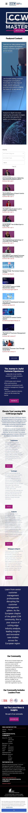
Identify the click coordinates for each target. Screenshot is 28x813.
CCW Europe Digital (8, 289)
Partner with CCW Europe (11, 739)
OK (14, 810)
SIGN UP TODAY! (6, 783)
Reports (10, 729)
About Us (4, 738)
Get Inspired (6, 121)
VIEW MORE (14, 358)
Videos (4, 731)
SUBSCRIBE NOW (14, 719)
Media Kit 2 (5, 754)
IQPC (22, 794)
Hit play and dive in (7, 52)
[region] (14, 805)
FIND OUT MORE (19, 30)
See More (9, 466)
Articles (4, 729)
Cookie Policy (9, 807)
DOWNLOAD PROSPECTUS (9, 777)
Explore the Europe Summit (9, 91)
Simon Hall (6, 181)
